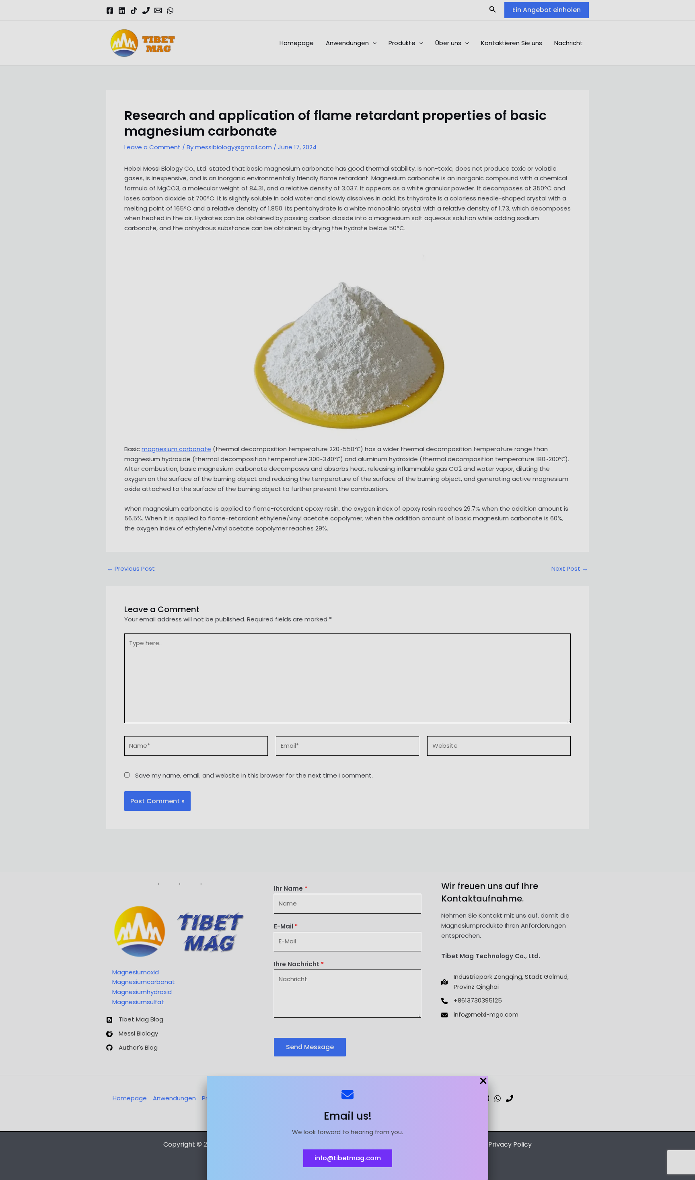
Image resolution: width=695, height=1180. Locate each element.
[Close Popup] (483, 1081)
